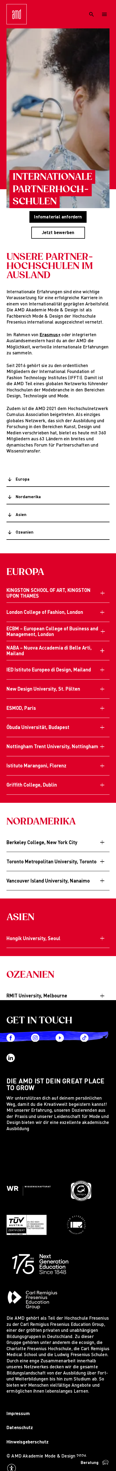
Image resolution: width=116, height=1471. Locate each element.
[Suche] (91, 14)
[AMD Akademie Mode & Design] (16, 14)
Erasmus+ (50, 334)
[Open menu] (105, 14)
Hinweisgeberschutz (27, 1442)
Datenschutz (19, 1427)
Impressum (18, 1413)
